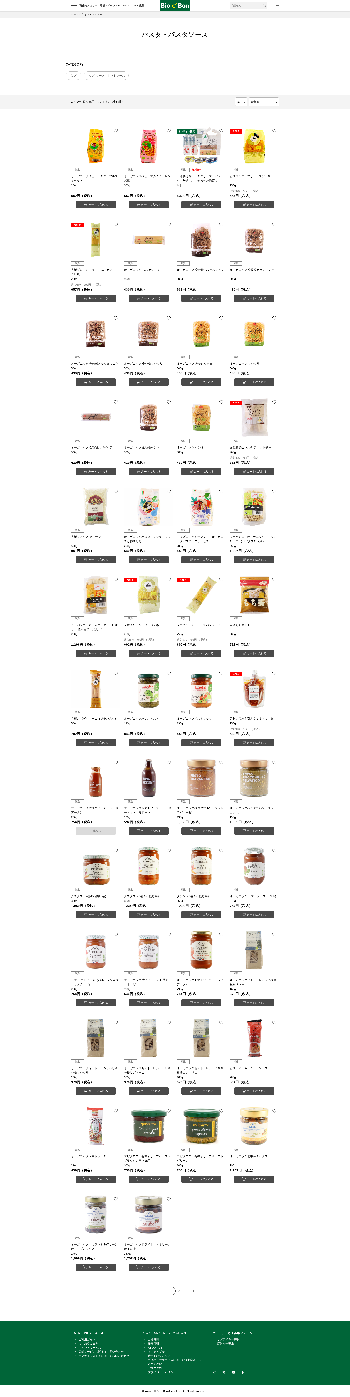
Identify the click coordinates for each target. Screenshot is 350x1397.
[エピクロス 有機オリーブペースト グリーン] (201, 1126)
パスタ (73, 75)
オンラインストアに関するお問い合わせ (104, 1355)
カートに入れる (98, 204)
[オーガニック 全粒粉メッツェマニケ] (95, 334)
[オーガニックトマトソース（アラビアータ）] (201, 950)
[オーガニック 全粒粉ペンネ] (148, 417)
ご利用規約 (155, 1367)
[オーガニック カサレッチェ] (201, 334)
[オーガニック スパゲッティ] (148, 240)
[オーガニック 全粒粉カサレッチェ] (254, 240)
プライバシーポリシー (162, 1372)
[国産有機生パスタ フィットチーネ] (254, 417)
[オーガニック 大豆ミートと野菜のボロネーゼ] (148, 950)
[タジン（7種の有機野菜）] (201, 866)
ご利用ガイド (87, 1339)
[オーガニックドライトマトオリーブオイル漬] (148, 1214)
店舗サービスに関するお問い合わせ (101, 1351)
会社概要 (153, 1339)
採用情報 (153, 1343)
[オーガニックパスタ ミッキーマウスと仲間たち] (148, 507)
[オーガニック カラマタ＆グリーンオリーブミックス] (95, 1214)
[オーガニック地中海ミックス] (254, 1126)
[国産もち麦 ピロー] (254, 595)
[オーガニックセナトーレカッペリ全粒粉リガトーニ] (148, 1038)
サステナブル (156, 1351)
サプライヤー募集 (228, 1339)
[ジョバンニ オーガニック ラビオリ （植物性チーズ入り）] (95, 595)
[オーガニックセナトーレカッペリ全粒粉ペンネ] (254, 950)
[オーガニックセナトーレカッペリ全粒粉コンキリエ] (201, 1038)
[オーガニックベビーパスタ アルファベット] (95, 146)
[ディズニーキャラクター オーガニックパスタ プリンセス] (201, 507)
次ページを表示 (192, 1291)
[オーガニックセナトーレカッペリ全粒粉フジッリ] (95, 1038)
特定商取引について (160, 1355)
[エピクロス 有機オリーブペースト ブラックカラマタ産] (148, 1126)
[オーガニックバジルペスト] (148, 689)
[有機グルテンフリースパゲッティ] (201, 595)
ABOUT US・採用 (133, 5)
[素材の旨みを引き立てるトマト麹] (254, 689)
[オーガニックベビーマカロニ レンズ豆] (148, 146)
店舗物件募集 (225, 1343)
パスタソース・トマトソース (106, 75)
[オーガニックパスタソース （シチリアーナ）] (95, 778)
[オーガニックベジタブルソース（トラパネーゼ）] (201, 778)
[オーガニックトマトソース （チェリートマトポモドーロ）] (148, 778)
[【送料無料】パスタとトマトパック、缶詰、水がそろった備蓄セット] (201, 146)
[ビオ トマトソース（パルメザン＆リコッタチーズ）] (95, 950)
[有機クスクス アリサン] (95, 507)
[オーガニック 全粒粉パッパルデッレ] (201, 240)
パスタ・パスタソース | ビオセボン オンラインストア (175, 5)
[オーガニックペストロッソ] (201, 689)
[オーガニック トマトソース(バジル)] (254, 866)
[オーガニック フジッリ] (254, 334)
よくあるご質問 (88, 1343)
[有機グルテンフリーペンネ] (148, 595)
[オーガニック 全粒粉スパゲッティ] (95, 417)
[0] (277, 5)
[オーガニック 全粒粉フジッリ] (148, 334)
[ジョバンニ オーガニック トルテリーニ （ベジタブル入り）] (254, 507)
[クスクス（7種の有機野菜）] (95, 866)
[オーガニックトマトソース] (95, 1126)
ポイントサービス (90, 1347)
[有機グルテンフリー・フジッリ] (254, 146)
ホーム (74, 14)
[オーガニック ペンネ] (201, 417)
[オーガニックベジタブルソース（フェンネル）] (254, 778)
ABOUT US (155, 1347)
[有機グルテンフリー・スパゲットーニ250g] (95, 240)
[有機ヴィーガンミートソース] (254, 1038)
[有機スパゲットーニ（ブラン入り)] (95, 689)
